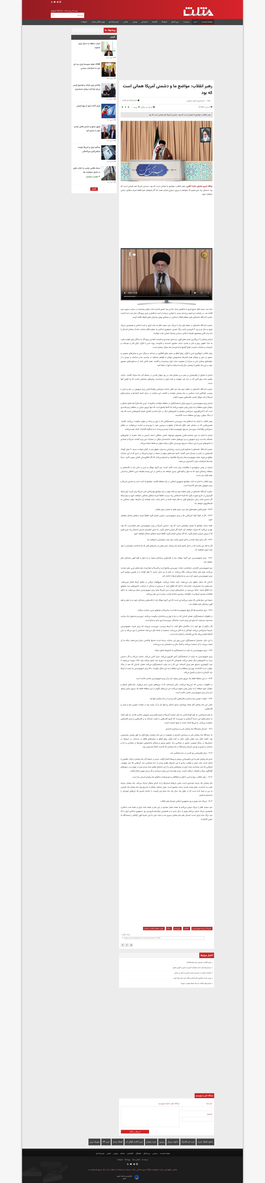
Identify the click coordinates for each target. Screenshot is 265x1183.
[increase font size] (128, 107)
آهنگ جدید (118, 1142)
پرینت (135, 107)
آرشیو (94, 188)
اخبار (195, 21)
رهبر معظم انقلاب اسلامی (153, 928)
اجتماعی (144, 21)
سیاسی (155, 1153)
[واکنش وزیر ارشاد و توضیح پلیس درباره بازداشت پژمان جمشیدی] (108, 90)
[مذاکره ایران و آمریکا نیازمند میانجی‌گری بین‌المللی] (108, 152)
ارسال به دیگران (146, 107)
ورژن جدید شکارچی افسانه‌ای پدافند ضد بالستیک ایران (192, 978)
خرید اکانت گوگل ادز (134, 1142)
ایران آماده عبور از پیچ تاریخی (88, 105)
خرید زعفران (151, 1142)
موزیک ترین (94, 1142)
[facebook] (122, 945)
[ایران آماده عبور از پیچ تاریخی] (108, 111)
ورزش (135, 21)
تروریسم (177, 928)
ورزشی (115, 1153)
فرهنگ (164, 21)
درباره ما (144, 1159)
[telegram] (57, 2)
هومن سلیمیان (92, 176)
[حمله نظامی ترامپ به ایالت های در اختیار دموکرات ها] (108, 173)
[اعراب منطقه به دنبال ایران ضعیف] (108, 49)
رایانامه (209, 1114)
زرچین (161, 1142)
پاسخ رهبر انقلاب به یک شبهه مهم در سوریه (196, 983)
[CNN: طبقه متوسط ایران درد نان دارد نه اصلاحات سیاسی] (108, 69)
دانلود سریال (172, 1142)
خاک (168, 928)
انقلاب (186, 928)
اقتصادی (130, 1153)
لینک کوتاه (126, 934)
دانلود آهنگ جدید (205, 1142)
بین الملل (175, 21)
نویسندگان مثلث (98, 21)
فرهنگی (138, 1153)
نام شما (209, 1103)
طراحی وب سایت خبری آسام (124, 1177)
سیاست (186, 21)
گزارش (112, 37)
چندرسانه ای (114, 21)
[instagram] (60, 2)
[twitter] (54, 2)
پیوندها (127, 1159)
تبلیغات (84, 21)
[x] (127, 945)
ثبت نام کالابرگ (188, 1142)
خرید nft (106, 1142)
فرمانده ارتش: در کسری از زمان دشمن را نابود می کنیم (192, 973)
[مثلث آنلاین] (198, 11)
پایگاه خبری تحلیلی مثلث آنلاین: (199, 186)
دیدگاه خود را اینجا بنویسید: (168, 1103)
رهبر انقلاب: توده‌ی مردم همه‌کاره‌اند (198, 962)
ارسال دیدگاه (135, 1132)
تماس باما (136, 1159)
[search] (53, 15)
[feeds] (52, 2)
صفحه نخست (206, 21)
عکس (125, 21)
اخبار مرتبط (206, 955)
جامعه (122, 1153)
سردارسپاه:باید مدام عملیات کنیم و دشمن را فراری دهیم (192, 967)
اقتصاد (154, 21)
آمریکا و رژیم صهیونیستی (201, 928)
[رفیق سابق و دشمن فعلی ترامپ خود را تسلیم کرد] (108, 132)
